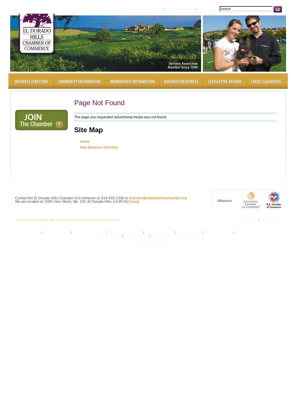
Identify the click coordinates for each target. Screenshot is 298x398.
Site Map (204, 8)
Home (158, 8)
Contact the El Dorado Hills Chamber (177, 235)
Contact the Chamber (180, 8)
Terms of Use (246, 220)
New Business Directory (99, 147)
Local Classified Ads (218, 232)
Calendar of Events (107, 235)
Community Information (89, 232)
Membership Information (125, 232)
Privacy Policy (272, 220)
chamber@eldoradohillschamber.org (158, 198)
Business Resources (159, 232)
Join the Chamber (136, 235)
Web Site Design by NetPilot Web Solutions (148, 242)
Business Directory (56, 232)
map (134, 202)
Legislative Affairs (189, 232)
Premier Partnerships (250, 232)
